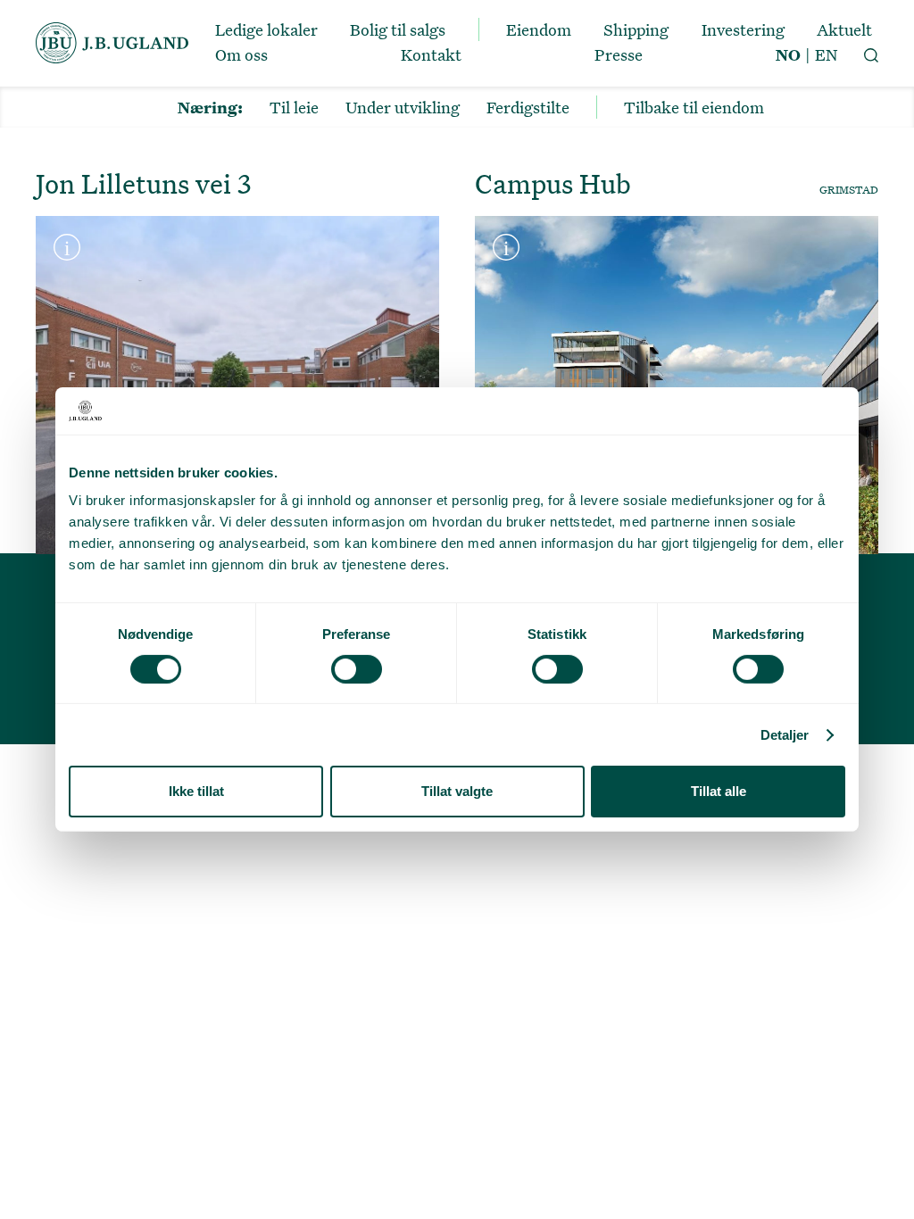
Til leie (294, 107)
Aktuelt (844, 29)
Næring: (210, 107)
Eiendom (538, 29)
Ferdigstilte (527, 107)
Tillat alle (718, 791)
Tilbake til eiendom (694, 107)
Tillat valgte (457, 791)
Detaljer (785, 734)
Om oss (241, 54)
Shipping (636, 29)
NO (788, 54)
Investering (743, 29)
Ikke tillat (196, 791)
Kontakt (431, 54)
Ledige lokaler (266, 29)
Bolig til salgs (397, 29)
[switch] (356, 669)
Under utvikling (402, 107)
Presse (618, 54)
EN (826, 54)
